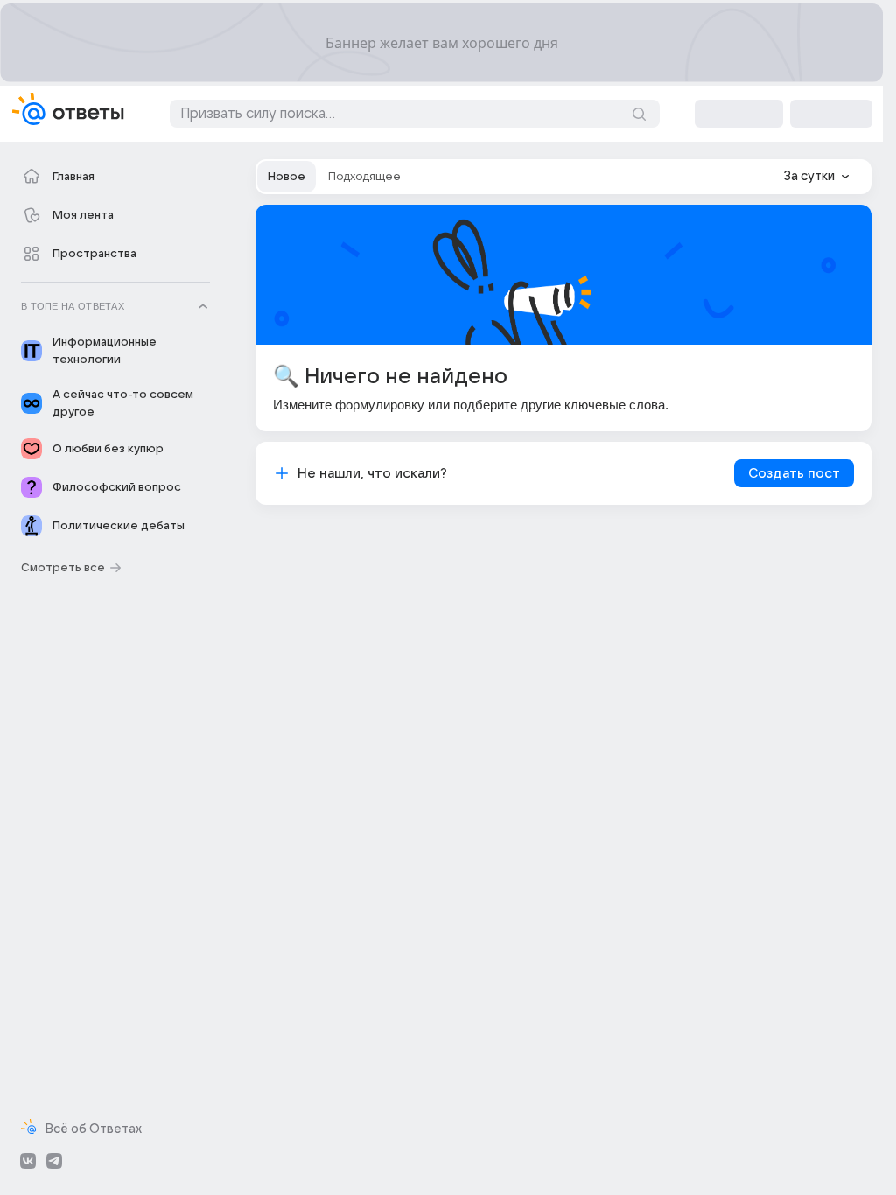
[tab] (286, 176)
